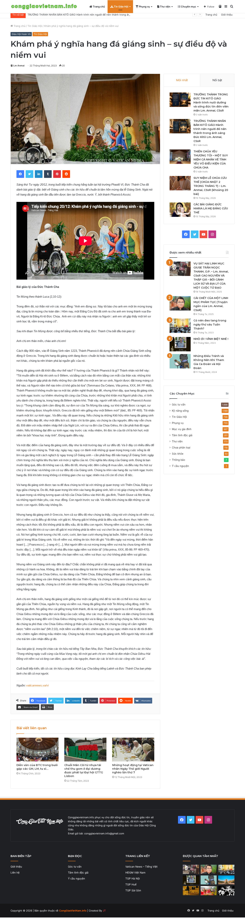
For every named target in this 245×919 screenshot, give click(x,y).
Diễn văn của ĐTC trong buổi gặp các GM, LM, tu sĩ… (37, 766)
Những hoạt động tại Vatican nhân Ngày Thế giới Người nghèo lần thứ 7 (133, 768)
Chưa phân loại (181, 447)
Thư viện (164, 6)
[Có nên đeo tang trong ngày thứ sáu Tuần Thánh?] (180, 326)
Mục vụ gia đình (181, 429)
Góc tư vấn (178, 404)
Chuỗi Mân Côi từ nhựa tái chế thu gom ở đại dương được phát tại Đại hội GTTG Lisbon (83, 770)
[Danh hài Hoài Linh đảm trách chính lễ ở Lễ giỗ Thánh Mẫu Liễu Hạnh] (209, 890)
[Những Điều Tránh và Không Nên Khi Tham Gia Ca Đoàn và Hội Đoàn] (180, 361)
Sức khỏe (177, 453)
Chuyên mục (188, 6)
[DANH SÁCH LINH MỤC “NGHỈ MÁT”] (191, 890)
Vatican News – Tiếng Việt (141, 866)
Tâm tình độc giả (182, 435)
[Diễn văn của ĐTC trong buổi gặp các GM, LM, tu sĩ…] (37, 749)
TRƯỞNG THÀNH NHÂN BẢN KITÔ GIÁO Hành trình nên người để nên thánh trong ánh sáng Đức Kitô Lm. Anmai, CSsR (99, 14)
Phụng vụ (144, 6)
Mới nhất (182, 80)
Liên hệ (15, 872)
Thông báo (178, 459)
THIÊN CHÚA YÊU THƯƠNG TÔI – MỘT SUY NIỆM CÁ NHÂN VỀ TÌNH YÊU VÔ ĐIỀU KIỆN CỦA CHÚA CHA (211, 159)
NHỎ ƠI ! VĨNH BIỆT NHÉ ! (211, 339)
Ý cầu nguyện (180, 465)
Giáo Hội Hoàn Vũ (21, 34)
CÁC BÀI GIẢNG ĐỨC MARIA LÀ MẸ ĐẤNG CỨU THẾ (211, 208)
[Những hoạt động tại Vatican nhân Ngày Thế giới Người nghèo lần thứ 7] (133, 749)
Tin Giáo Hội (120, 6)
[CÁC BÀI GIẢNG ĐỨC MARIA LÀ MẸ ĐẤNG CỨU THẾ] (180, 209)
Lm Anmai (18, 65)
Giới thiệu (227, 14)
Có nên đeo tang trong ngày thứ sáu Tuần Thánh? (210, 324)
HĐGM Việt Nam (135, 872)
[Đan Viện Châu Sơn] (226, 880)
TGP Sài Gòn (133, 890)
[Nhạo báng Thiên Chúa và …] (226, 890)
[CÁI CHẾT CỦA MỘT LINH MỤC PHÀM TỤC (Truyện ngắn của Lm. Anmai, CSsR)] (180, 303)
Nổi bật (217, 80)
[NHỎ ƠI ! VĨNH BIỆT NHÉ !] (180, 344)
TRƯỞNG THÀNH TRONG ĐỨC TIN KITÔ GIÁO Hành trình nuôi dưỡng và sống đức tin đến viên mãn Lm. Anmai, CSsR (211, 102)
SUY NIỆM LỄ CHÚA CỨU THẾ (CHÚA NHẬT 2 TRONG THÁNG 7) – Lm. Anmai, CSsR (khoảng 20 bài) (211, 186)
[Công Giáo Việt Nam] (44, 6)
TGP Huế (130, 884)
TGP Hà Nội (132, 878)
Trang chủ (98, 6)
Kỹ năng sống (180, 410)
